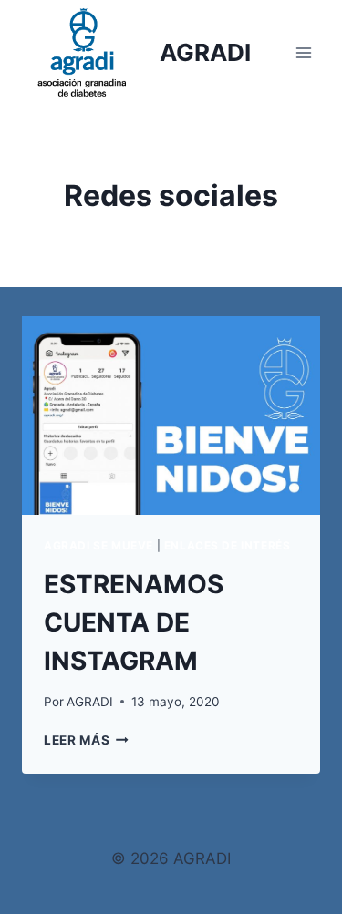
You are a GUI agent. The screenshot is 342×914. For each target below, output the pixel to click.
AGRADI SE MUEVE (98, 545)
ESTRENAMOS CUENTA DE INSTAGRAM (133, 622)
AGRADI (90, 701)
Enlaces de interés (227, 545)
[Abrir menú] (303, 52)
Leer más (86, 740)
